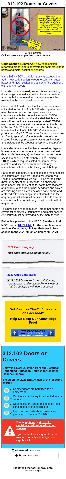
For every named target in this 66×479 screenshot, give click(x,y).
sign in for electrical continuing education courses (36, 425)
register (30, 422)
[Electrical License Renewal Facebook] (33, 335)
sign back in (23, 440)
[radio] (6, 390)
